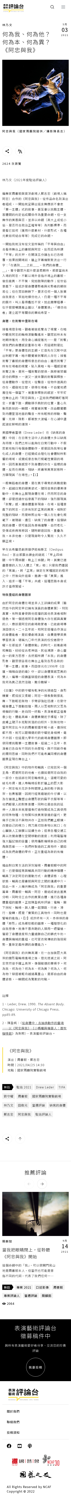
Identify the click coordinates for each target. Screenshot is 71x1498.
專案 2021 (23, 1287)
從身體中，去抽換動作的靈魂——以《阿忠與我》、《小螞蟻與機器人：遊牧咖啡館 (34, 1028)
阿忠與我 (24, 1114)
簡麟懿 (7, 1241)
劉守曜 (8, 1096)
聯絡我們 (13, 1422)
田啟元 (23, 1105)
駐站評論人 (43, 1114)
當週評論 (38, 1105)
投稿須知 (13, 1432)
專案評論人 (12, 1295)
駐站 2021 (23, 1087)
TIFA (62, 1087)
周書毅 (23, 1096)
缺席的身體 (58, 1105)
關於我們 (13, 1411)
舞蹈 (7, 1087)
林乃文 (7, 25)
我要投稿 (35, 1367)
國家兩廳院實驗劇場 (46, 1096)
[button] (29, 1184)
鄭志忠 (8, 1114)
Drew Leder (45, 1087)
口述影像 (42, 1287)
